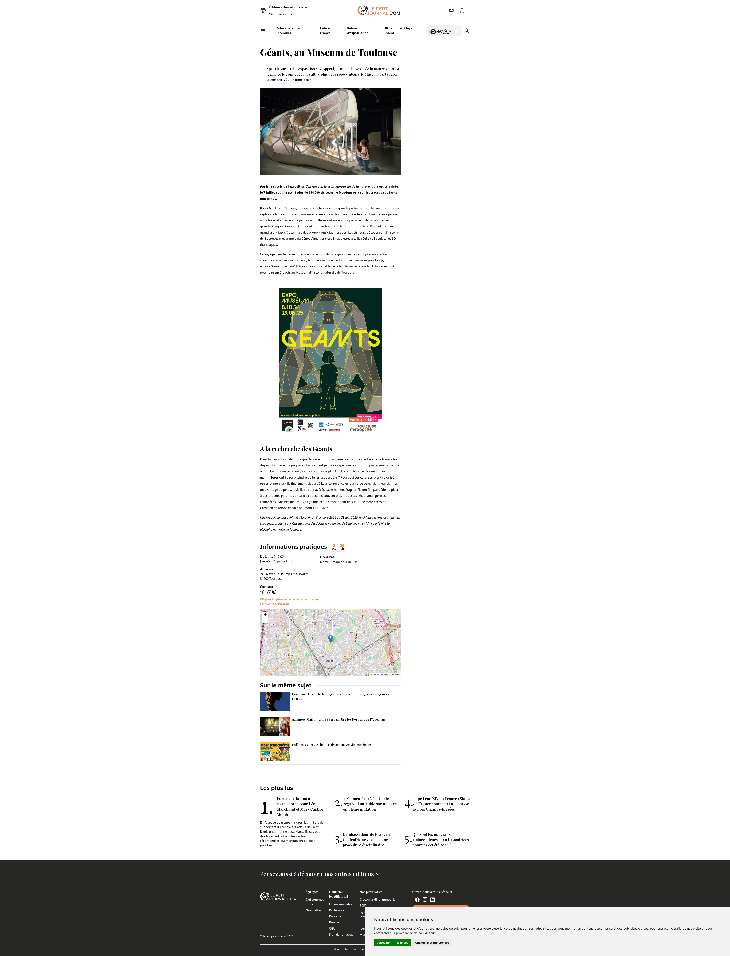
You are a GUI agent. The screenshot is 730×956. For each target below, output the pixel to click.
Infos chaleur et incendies (289, 30)
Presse (334, 922)
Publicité (335, 916)
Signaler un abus (341, 934)
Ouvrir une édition (342, 904)
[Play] (457, 30)
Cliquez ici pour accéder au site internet (290, 599)
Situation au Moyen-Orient (399, 30)
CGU (332, 928)
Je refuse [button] (402, 942)
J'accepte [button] (383, 942)
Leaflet (375, 674)
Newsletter (313, 910)
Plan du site (341, 949)
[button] (330, 639)
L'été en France (325, 30)
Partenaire (336, 910)
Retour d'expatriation (358, 30)
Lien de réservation (274, 604)
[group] (457, 29)
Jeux (363, 928)
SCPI (363, 906)
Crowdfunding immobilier (378, 899)
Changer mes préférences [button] (432, 942)
